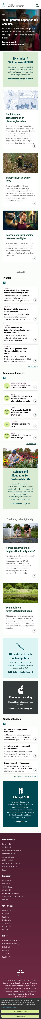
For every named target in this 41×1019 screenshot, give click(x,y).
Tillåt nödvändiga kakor (20, 1011)
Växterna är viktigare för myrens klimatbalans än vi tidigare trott (16, 291)
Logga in (5, 870)
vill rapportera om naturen (10, 893)
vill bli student (7, 881)
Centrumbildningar (8, 854)
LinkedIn (5, 947)
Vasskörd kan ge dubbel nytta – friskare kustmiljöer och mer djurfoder (16, 351)
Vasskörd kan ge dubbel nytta (18, 179)
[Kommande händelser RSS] (20, 378)
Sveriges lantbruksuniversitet (16, 5)
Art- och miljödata (8, 857)
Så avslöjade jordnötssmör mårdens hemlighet (20, 236)
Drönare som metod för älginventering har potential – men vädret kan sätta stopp (17, 330)
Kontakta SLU (6, 926)
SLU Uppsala (6, 920)
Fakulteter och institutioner (11, 863)
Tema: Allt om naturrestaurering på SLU (19, 609)
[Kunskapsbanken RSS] (20, 724)
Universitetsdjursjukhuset (10, 850)
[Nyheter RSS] (20, 282)
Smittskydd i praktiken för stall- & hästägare (21, 436)
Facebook (5, 950)
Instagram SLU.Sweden (10, 940)
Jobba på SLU (6, 923)
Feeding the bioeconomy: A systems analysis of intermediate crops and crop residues (21, 400)
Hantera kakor (31, 991)
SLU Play (5, 957)
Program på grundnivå (9, 42)
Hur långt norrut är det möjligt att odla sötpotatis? (20, 549)
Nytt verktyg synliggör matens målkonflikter (15, 730)
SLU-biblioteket (7, 847)
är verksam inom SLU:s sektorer (12, 897)
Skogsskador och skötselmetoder (17, 763)
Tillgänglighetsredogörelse (15, 994)
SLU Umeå (5, 917)
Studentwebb (6, 844)
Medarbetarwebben (8, 867)
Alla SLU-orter (6, 910)
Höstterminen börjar (18, 387)
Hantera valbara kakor (8, 1007)
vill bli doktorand (7, 887)
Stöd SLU (5, 930)
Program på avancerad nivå (11, 45)
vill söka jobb (6, 890)
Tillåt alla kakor (20, 1016)
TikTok (4, 954)
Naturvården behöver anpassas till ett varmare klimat (17, 747)
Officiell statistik (7, 860)
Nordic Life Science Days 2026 (20, 425)
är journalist (6, 884)
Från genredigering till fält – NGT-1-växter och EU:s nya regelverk (21, 412)
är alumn (5, 900)
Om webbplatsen (20, 991)
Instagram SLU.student (9, 944)
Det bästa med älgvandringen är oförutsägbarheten (16, 118)
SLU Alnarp (6, 914)
